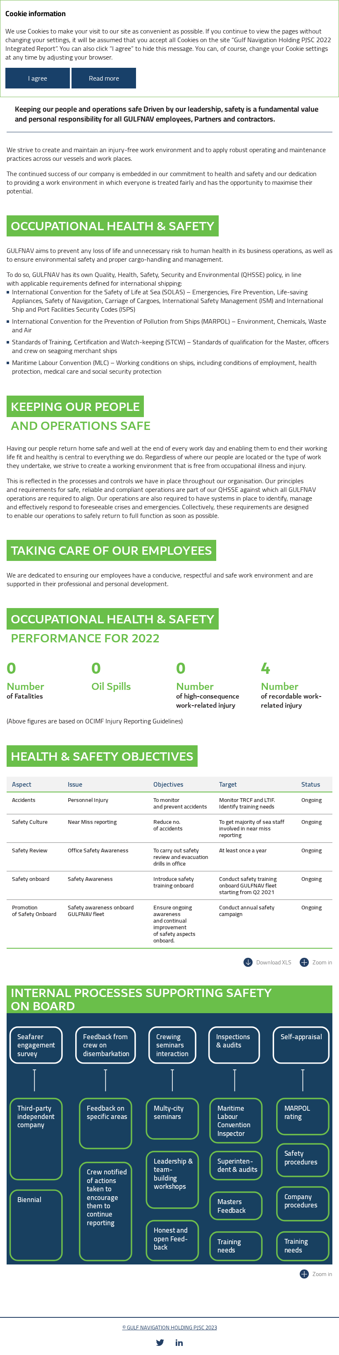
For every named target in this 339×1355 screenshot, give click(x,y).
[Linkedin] (179, 1342)
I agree (37, 78)
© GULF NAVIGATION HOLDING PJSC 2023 (169, 1327)
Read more (104, 78)
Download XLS (273, 962)
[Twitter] (160, 1342)
